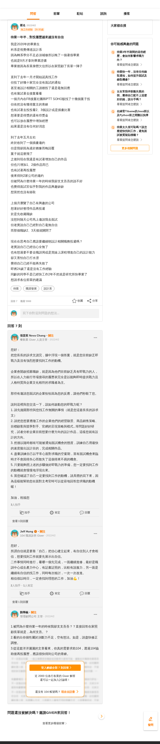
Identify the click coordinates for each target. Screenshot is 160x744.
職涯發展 (31, 288)
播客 (127, 13)
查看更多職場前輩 (53, 723)
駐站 (80, 13)
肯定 (57, 512)
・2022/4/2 (53, 339)
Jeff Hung (26, 531)
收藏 (80, 300)
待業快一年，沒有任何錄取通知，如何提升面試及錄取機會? (132, 75)
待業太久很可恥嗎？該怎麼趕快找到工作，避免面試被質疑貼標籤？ (132, 130)
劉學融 (24, 612)
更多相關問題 (130, 148)
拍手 (27, 512)
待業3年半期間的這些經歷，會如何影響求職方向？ (131, 55)
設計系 (48, 288)
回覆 (87, 512)
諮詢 (103, 13)
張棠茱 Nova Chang (32, 335)
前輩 (56, 13)
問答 (33, 13)
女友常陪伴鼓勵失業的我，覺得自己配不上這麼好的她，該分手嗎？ (132, 95)
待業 (16, 288)
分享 (95, 300)
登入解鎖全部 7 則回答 (55, 667)
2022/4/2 (31, 25)
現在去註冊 (68, 691)
